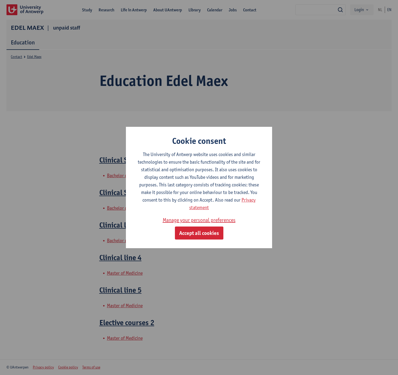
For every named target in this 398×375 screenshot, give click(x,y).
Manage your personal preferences (199, 220)
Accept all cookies (199, 233)
